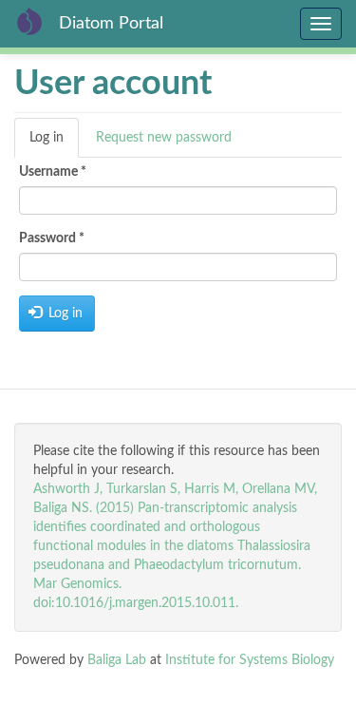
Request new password (164, 137)
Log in (54, 144)
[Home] (29, 21)
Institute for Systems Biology (249, 660)
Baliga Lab (116, 660)
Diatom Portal (111, 23)
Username (52, 172)
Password (51, 238)
